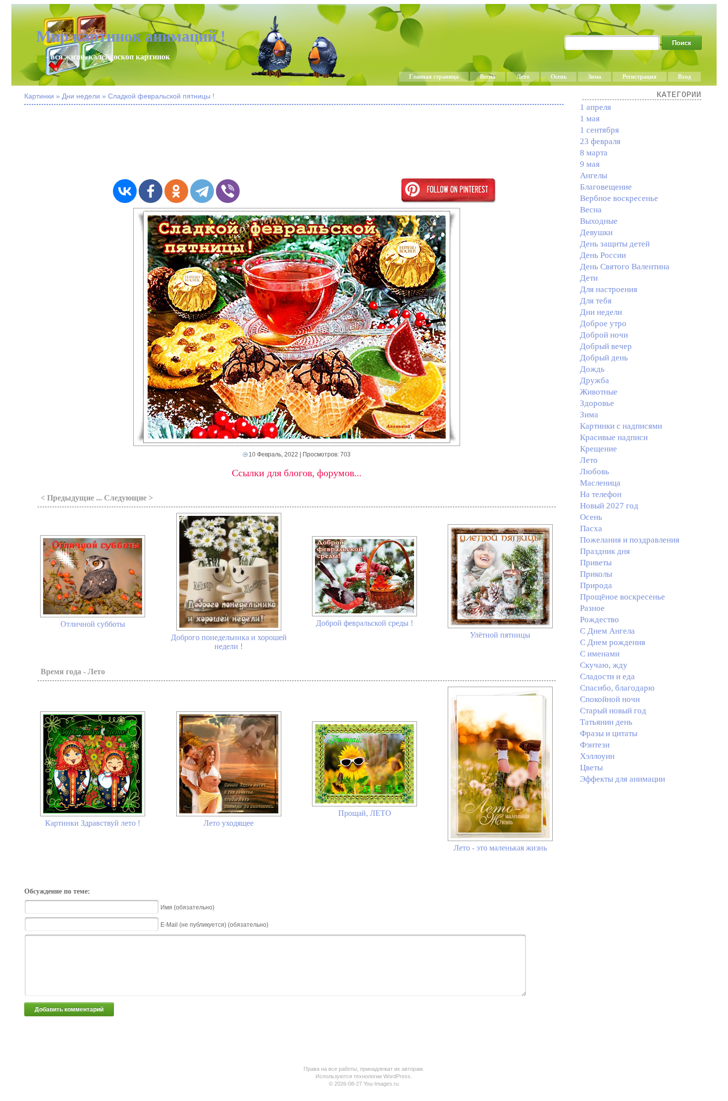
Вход (684, 76)
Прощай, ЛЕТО (364, 813)
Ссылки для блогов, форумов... (297, 472)
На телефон (601, 494)
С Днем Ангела (607, 631)
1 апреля (595, 107)
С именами (600, 653)
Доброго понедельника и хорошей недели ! (229, 642)
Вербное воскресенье (619, 198)
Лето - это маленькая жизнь (500, 848)
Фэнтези (595, 745)
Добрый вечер (606, 346)
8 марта (594, 152)
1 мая (590, 118)
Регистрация (640, 76)
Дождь (592, 369)
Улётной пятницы (500, 635)
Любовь (594, 471)
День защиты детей (615, 244)
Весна (487, 76)
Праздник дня (605, 551)
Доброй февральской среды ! (364, 623)
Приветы (596, 562)
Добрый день (604, 357)
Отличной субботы (92, 624)
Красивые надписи (614, 437)
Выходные (599, 221)
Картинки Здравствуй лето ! (92, 823)
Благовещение (606, 187)
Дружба (594, 380)
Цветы (591, 767)
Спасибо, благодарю (617, 688)
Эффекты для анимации (622, 779)
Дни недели (601, 312)
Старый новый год (613, 710)
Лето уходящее (229, 823)
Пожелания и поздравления (629, 540)
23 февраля (600, 141)
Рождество (599, 619)
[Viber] (228, 191)
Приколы (596, 574)
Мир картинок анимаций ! (131, 36)
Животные (599, 392)
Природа (596, 585)
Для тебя (596, 300)
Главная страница (434, 76)
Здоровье (597, 403)
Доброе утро (603, 323)
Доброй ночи (604, 335)
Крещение (598, 448)
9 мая (590, 164)
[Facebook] (150, 191)
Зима (594, 76)
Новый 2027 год (609, 505)
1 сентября (599, 130)
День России (603, 255)
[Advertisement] (296, 142)
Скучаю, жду (603, 665)
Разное (592, 608)
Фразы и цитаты (608, 733)
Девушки (596, 232)
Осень (559, 76)
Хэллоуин (597, 756)
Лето (523, 76)
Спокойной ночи (610, 699)
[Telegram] (202, 191)
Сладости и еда (607, 676)
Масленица (600, 483)
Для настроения (608, 289)
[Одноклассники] (176, 191)
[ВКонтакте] (125, 191)
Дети (589, 278)
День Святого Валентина (625, 266)
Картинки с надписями (621, 426)
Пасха (591, 528)
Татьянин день (606, 722)
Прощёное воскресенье (622, 596)
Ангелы (593, 175)
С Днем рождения (612, 642)
